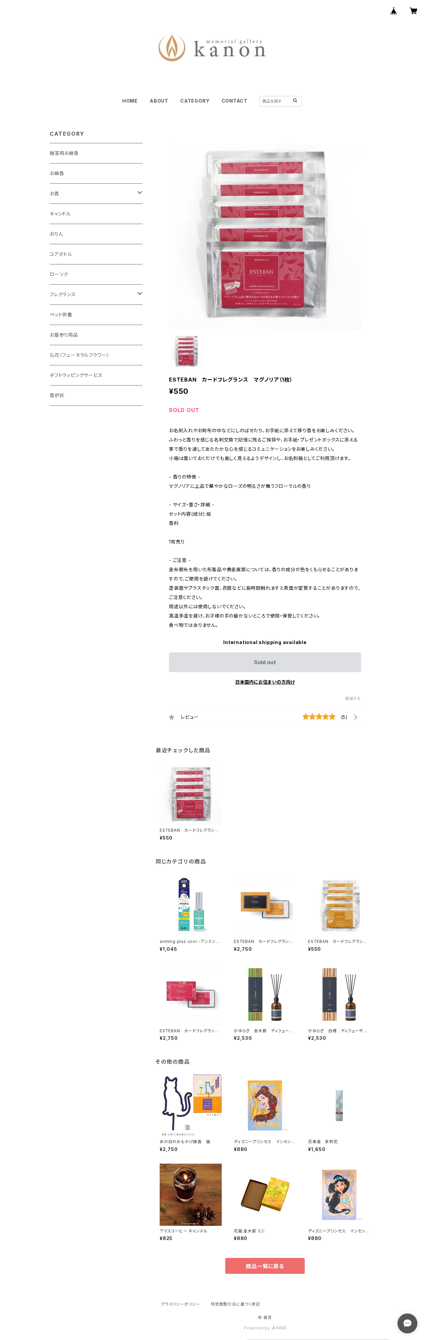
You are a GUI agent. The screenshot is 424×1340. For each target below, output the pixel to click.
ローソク (59, 274)
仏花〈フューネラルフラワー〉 (79, 355)
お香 (54, 193)
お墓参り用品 (64, 335)
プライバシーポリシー (180, 1304)
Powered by (258, 1327)
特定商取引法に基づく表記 (235, 1304)
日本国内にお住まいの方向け (265, 682)
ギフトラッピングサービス (76, 375)
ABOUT (159, 101)
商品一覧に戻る (265, 1266)
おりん (56, 234)
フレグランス (63, 294)
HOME (130, 101)
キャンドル (60, 213)
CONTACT (235, 101)
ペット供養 (61, 314)
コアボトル (61, 254)
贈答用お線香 (64, 153)
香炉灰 (57, 395)
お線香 (57, 173)
